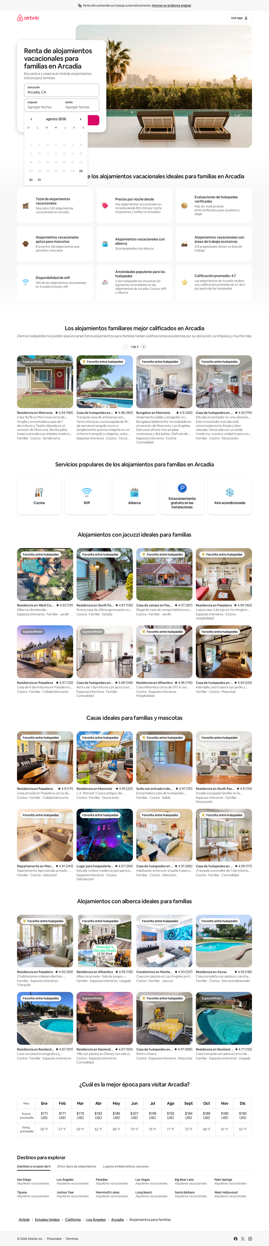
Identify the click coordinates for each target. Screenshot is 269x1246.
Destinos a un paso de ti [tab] (33, 1166)
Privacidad (54, 1239)
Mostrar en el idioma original (171, 5)
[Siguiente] (143, 346)
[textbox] (42, 107)
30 (31, 180)
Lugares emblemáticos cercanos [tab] (126, 1166)
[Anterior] (125, 346)
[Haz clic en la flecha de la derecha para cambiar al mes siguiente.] (80, 119)
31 (39, 180)
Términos (71, 1239)
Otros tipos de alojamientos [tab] (76, 1166)
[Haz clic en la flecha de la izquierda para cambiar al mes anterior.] (31, 119)
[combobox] (61, 92)
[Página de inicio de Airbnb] (28, 17)
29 (81, 171)
